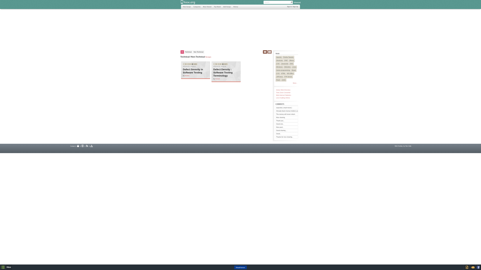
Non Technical (198, 52)
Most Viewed (207, 7)
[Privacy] (78, 146)
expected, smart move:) (284, 108)
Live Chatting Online (283, 98)
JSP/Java (279, 77)
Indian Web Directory (283, 90)
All (182, 52)
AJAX (284, 80)
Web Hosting (398, 146)
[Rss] (87, 146)
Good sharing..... (281, 130)
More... (295, 83)
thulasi (187, 75)
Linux (294, 67)
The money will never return (285, 114)
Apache (279, 57)
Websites (287, 67)
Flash (278, 80)
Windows (279, 67)
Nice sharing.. (281, 117)
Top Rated (217, 7)
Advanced (297, 2)
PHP (286, 60)
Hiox (9, 267)
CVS (277, 73)
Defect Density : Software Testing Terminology (223, 72)
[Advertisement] (226, 28)
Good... (278, 134)
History (235, 7)
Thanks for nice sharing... (284, 137)
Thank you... (280, 121)
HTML (283, 73)
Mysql (294, 70)
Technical (188, 52)
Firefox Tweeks (288, 57)
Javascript (284, 64)
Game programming (283, 70)
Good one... (280, 124)
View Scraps (187, 7)
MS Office (290, 73)
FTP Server (288, 77)
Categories (197, 7)
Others (291, 60)
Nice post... (280, 127)
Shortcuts (279, 60)
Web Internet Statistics (283, 95)
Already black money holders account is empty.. (287, 111)
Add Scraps (227, 7)
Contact (72, 146)
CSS (277, 64)
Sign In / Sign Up (292, 6)
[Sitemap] (92, 146)
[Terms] (83, 146)
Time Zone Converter (283, 93)
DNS (291, 64)
